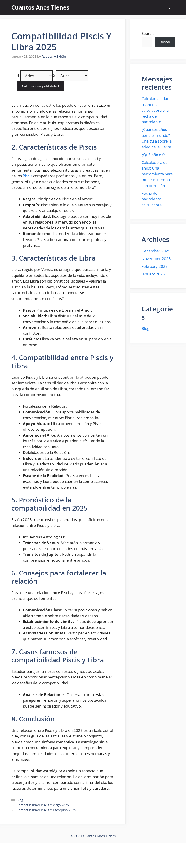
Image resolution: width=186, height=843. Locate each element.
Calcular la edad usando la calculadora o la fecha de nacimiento (155, 110)
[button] (168, 7)
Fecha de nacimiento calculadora (152, 199)
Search (148, 33)
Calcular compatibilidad (40, 86)
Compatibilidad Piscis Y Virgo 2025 (43, 805)
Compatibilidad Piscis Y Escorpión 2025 (46, 810)
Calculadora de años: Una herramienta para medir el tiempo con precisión (157, 174)
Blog (20, 800)
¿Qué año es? (153, 154)
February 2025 (155, 266)
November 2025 (156, 258)
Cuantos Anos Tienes (40, 7)
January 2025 (153, 274)
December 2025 (156, 250)
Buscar (165, 41)
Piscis (27, 175)
